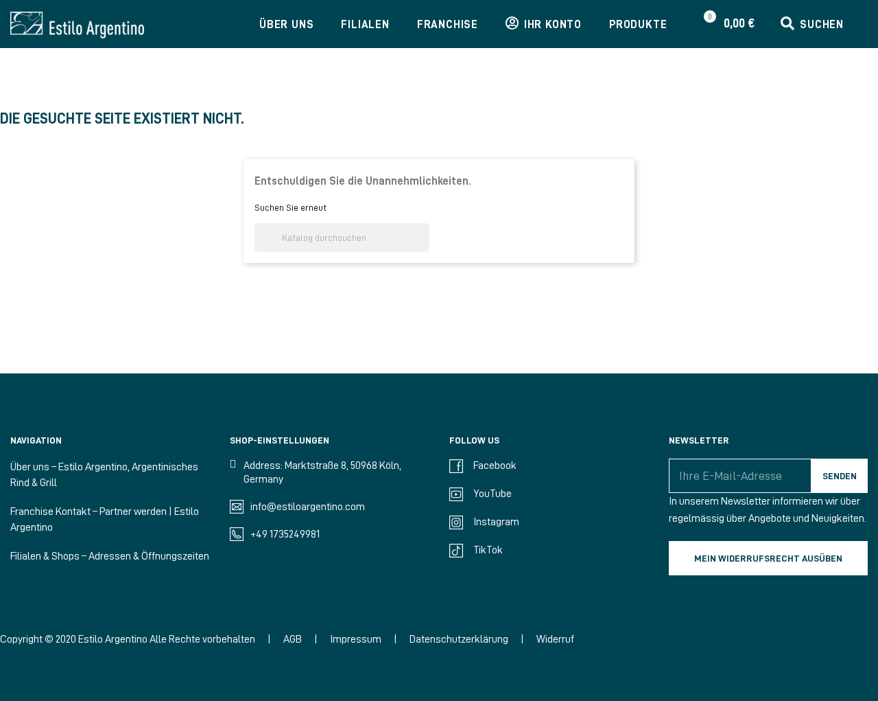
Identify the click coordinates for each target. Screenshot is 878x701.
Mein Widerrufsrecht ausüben (768, 558)
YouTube (492, 493)
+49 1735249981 (285, 534)
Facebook (495, 465)
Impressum (355, 639)
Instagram (496, 521)
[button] (812, 25)
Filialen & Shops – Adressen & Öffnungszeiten (109, 556)
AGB (292, 639)
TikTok (488, 549)
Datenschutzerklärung (459, 639)
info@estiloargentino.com (307, 506)
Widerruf (555, 639)
